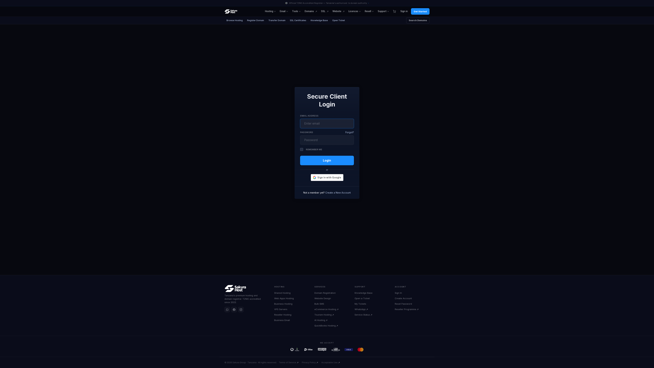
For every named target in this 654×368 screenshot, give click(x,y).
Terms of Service (287, 362)
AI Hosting (319, 320)
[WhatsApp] (227, 309)
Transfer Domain (276, 20)
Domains (309, 11)
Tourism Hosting (323, 314)
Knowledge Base (319, 20)
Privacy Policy (309, 362)
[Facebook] (234, 309)
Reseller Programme (405, 309)
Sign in (404, 11)
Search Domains (418, 20)
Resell (368, 11)
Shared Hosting (282, 293)
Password (306, 132)
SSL (323, 11)
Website (336, 11)
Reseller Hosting (282, 314)
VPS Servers (280, 309)
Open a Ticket (362, 298)
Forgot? (349, 132)
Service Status (362, 314)
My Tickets (360, 303)
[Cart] (394, 11)
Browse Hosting (235, 20)
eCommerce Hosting (325, 309)
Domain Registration (325, 293)
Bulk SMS (319, 303)
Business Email (282, 320)
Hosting (269, 11)
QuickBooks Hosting (325, 325)
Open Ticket (338, 20)
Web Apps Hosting (284, 298)
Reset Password (403, 303)
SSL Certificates (298, 20)
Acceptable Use (329, 362)
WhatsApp (360, 309)
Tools (295, 11)
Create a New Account (338, 192)
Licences (353, 11)
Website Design (322, 298)
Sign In (398, 293)
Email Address (309, 115)
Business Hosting (283, 303)
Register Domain (255, 20)
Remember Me (314, 149)
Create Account (403, 298)
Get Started (420, 11)
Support (382, 11)
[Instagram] (241, 309)
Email (282, 11)
